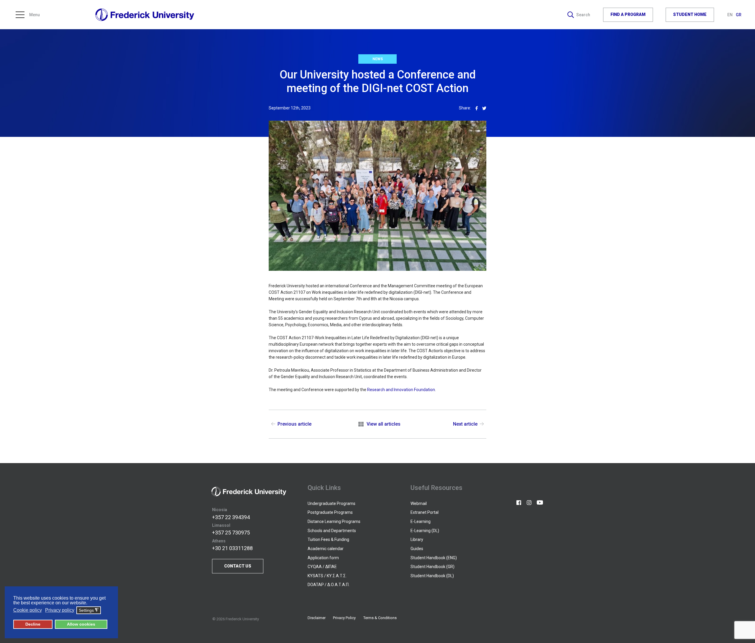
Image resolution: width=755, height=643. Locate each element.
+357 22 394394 (231, 517)
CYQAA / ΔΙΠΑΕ (322, 566)
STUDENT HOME (690, 14)
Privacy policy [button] (59, 610)
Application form (323, 557)
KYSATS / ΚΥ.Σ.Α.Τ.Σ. (327, 575)
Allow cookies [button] (81, 624)
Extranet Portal (425, 512)
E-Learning (421, 521)
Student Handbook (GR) (432, 566)
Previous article (294, 424)
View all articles (383, 424)
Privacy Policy (344, 618)
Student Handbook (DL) (432, 575)
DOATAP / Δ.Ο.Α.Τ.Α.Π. (328, 584)
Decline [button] (32, 624)
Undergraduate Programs (331, 503)
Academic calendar (326, 548)
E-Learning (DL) (425, 530)
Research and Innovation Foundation (401, 389)
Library (417, 539)
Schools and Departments (332, 530)
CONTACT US (237, 566)
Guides (417, 548)
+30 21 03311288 (232, 548)
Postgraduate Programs (330, 512)
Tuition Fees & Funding (328, 539)
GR (738, 14)
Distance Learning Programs (334, 521)
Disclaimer (317, 618)
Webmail (419, 503)
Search (583, 14)
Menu (34, 14)
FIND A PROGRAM (628, 14)
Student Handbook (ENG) (434, 557)
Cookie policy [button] (27, 610)
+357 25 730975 (231, 532)
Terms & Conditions (380, 618)
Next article (465, 424)
